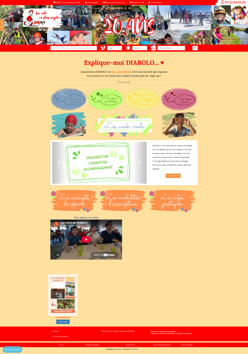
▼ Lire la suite (124, 82)
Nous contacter (187, 345)
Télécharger (63, 321)
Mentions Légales (92, 345)
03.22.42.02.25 (235, 2)
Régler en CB (137, 2)
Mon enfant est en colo (115, 2)
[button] (59, 163)
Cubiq (118, 349)
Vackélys (134, 349)
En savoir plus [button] (173, 175)
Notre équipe (92, 2)
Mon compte (156, 2)
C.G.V (61, 345)
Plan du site (130, 345)
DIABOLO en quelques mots (67, 2)
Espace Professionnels (162, 345)
